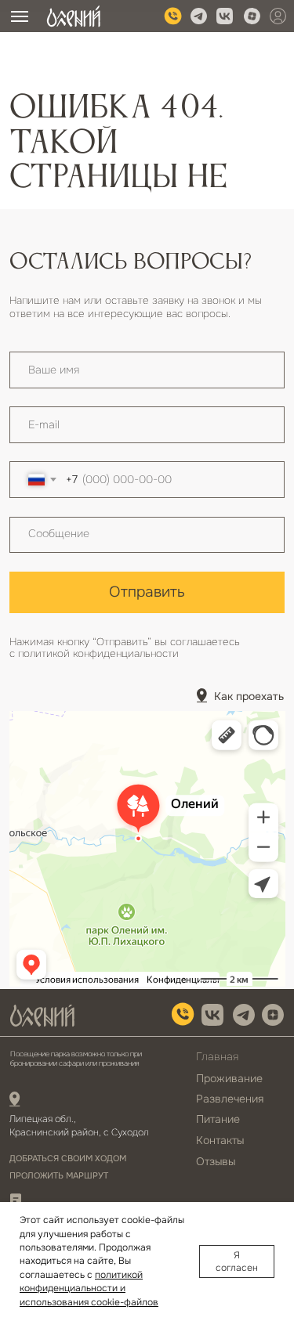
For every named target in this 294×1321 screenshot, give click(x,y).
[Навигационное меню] (19, 16)
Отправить (147, 592)
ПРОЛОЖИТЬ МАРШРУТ (58, 1176)
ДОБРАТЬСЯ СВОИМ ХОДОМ (67, 1158)
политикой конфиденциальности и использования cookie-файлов (89, 1288)
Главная (217, 1056)
